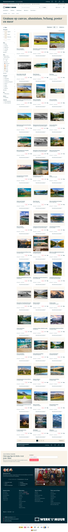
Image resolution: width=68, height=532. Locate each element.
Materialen (26, 10)
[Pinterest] (8, 512)
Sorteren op (61, 27)
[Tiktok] (13, 512)
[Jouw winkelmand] (64, 7)
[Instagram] (7, 512)
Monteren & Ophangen (9, 485)
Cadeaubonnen (22, 485)
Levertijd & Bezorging (23, 483)
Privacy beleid (45, 524)
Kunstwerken (5, 10)
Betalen (6, 483)
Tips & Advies (32, 10)
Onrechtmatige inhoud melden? (37, 524)
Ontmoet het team (39, 484)
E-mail (27, 479)
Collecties (12, 10)
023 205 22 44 (21, 479)
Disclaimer (30, 524)
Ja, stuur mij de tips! (34, 459)
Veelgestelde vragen (8, 482)
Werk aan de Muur (55, 490)
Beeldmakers (19, 10)
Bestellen (21, 482)
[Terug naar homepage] (9, 7)
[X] (12, 512)
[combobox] (30, 7)
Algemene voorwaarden (24, 524)
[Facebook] (10, 512)
